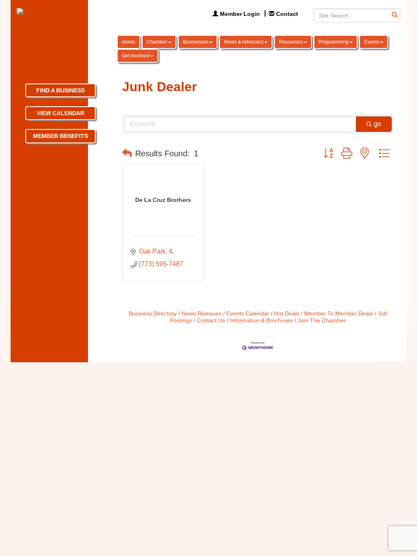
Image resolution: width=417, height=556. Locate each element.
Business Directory (153, 314)
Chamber (157, 42)
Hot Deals (286, 314)
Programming (333, 42)
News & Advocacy (243, 42)
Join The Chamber (322, 320)
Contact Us (211, 320)
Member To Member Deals (338, 314)
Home (128, 42)
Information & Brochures (261, 320)
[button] (127, 153)
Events (371, 42)
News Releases (202, 314)
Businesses (195, 42)
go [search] (377, 123)
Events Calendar (247, 314)
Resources (291, 42)
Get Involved (135, 56)
